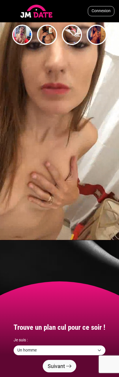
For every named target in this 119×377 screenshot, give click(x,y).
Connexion (101, 10)
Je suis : (21, 340)
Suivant (57, 366)
